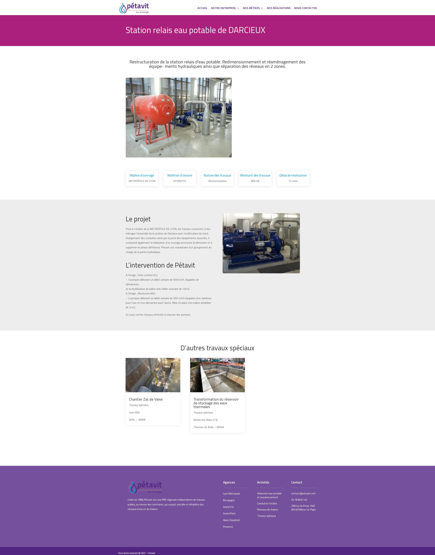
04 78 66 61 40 (299, 500)
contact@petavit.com (303, 493)
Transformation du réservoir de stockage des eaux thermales (216, 403)
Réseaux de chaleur (267, 510)
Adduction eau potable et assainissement (269, 495)
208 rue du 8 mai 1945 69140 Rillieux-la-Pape (303, 508)
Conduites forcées (267, 503)
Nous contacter (305, 8)
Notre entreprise (223, 8)
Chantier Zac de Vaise (146, 399)
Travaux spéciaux (266, 516)
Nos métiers (251, 8)
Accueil (202, 8)
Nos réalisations (279, 8)
